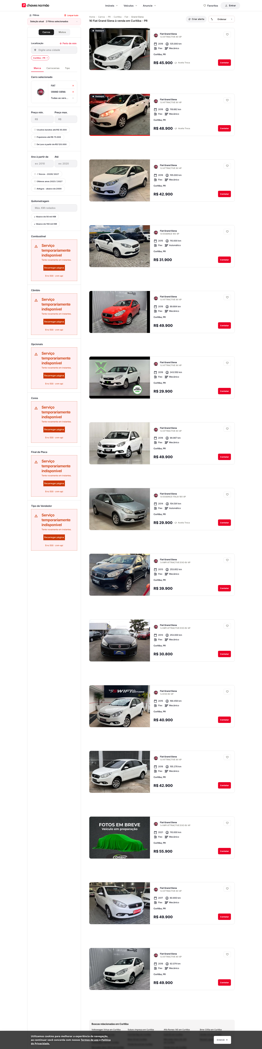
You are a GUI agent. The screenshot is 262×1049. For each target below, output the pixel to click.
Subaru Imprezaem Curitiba (141, 1029)
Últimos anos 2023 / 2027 (49, 181)
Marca (37, 68)
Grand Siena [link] (137, 17)
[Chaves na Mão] (35, 5)
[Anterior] (139, 65)
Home (92, 17)
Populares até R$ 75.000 (49, 137)
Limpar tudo (72, 15)
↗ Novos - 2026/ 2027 (48, 174)
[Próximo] (145, 65)
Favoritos (212, 5)
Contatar (224, 62)
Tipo (67, 68)
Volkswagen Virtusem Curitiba (106, 1029)
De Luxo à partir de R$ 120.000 (52, 144)
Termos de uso (90, 1040)
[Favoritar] (227, 34)
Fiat (126, 17)
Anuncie (148, 5)
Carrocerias (52, 68)
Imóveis (109, 5)
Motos (62, 32)
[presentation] (42, 119)
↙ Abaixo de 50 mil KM (45, 216)
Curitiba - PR (39, 58)
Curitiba (118, 17)
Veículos (128, 5)
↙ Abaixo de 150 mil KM (45, 224)
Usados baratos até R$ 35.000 (52, 129)
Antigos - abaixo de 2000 (49, 188)
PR (109, 17)
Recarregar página (54, 267)
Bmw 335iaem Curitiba (211, 1029)
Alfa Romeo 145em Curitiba (177, 1029)
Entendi (221, 1039)
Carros (46, 32)
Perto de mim (69, 43)
